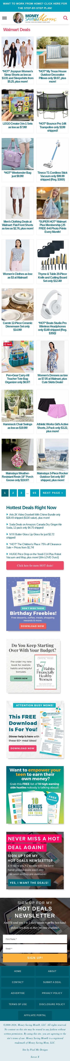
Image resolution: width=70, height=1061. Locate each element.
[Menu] (4, 18)
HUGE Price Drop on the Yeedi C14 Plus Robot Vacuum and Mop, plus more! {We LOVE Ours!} (33, 556)
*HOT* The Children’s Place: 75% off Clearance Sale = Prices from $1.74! (33, 546)
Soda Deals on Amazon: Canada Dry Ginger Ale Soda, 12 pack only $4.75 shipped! (34, 526)
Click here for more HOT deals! (35, 565)
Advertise (18, 993)
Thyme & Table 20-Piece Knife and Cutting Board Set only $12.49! (52, 277)
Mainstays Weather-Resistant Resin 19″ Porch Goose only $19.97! (17, 477)
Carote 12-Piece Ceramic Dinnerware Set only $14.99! (17, 326)
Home (17, 971)
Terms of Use (18, 1004)
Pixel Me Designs (39, 1049)
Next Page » (53, 492)
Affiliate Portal (35, 1015)
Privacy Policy (52, 993)
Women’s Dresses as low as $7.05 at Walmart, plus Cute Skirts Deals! (52, 379)
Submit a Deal (52, 982)
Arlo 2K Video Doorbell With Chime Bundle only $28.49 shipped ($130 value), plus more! (33, 516)
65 (34, 492)
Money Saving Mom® (41, 18)
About (52, 971)
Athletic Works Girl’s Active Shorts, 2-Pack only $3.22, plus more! (52, 428)
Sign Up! (35, 957)
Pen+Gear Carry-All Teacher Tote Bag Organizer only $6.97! (17, 379)
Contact (18, 982)
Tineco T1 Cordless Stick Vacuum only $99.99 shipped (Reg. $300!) (52, 176)
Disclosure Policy (52, 1004)
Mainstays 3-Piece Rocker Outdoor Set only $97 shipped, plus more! (52, 477)
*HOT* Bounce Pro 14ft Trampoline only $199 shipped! (52, 127)
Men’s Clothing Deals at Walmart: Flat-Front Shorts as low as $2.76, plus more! (17, 225)
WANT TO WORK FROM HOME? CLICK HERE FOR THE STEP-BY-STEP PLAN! (35, 6)
